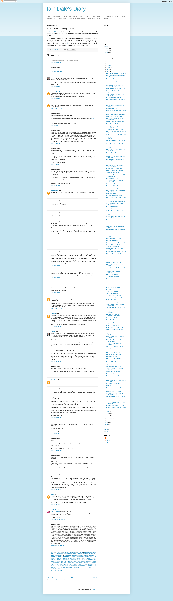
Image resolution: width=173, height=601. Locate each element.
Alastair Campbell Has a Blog (113, 366)
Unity (52, 494)
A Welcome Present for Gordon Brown (115, 233)
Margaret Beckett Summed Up (113, 97)
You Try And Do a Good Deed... (114, 295)
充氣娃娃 (73, 556)
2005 (106, 425)
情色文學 (67, 562)
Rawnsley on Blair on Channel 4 (114, 238)
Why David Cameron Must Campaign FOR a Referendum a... (115, 245)
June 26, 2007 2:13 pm (56, 504)
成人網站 (94, 561)
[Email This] (68, 50)
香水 (62, 558)
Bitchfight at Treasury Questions (114, 378)
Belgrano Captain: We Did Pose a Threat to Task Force (114, 359)
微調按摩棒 (83, 555)
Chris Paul (53, 313)
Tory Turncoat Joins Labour (113, 186)
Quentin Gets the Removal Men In (114, 116)
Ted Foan (53, 76)
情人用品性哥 (90, 553)
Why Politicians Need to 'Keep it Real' (115, 242)
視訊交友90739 (57, 567)
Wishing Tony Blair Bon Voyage (114, 168)
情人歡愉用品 (74, 553)
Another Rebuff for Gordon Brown (114, 258)
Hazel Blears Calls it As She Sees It (115, 163)
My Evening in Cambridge (112, 364)
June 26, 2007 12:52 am (57, 71)
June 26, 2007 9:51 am (56, 277)
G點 (54, 556)
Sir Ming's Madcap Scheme (113, 371)
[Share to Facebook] (73, 50)
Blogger (93, 589)
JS (107, 442)
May (108, 411)
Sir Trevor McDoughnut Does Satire (115, 211)
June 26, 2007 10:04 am (57, 361)
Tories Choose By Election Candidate (115, 124)
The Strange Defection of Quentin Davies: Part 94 (114, 181)
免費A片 (56, 564)
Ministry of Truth (53, 32)
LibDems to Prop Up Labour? (113, 287)
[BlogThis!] (69, 50)
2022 (106, 46)
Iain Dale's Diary (66, 9)
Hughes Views (54, 190)
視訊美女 (67, 565)
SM (93, 556)
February (109, 418)
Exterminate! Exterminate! (112, 219)
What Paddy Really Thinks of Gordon (115, 281)
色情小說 (82, 562)
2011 (106, 48)
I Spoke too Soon (110, 224)
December (109, 59)
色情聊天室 (77, 562)
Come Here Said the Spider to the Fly (115, 88)
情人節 (59, 559)
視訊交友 (67, 561)
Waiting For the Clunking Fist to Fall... (115, 405)
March (108, 416)
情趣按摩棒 (89, 555)
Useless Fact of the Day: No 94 (113, 188)
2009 (106, 52)
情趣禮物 (55, 558)
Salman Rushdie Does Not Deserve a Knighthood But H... (115, 308)
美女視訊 (80, 553)
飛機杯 (69, 556)
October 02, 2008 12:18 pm (57, 570)
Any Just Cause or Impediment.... (114, 262)
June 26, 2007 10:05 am (57, 384)
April (108, 413)
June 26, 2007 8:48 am (56, 208)
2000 (106, 431)
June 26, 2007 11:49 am (57, 489)
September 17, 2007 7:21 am (58, 519)
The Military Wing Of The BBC (58, 91)
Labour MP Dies (110, 289)
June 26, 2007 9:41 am (56, 247)
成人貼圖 (89, 561)
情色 (59, 562)
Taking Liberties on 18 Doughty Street (115, 400)
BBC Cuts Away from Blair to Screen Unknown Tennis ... (115, 166)
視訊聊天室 (86, 559)
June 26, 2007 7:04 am (56, 164)
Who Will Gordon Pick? (112, 240)
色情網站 (76, 564)
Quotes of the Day (110, 350)
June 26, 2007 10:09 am (57, 417)
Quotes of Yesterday (111, 193)
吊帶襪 (63, 559)
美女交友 (61, 555)
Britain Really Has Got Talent (113, 352)
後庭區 (91, 556)
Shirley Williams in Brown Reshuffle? (115, 143)
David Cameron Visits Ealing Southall (115, 99)
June (108, 71)
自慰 (72, 558)
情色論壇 (68, 567)
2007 (106, 57)
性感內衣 (65, 556)
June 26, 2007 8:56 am (56, 217)
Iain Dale (53, 297)
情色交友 (85, 553)
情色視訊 (55, 561)
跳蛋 (57, 556)
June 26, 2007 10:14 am (57, 433)
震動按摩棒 (78, 555)
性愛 (65, 555)
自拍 (87, 565)
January (109, 420)
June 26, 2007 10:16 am (57, 450)
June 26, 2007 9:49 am (56, 265)
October (109, 63)
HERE (69, 43)
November (109, 61)
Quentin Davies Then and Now (113, 183)
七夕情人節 (87, 562)
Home (72, 577)
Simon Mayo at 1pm (111, 319)
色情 (92, 562)
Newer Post (50, 577)
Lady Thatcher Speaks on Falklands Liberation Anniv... (115, 388)
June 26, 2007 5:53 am (56, 108)
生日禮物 (63, 567)
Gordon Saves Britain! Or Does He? (115, 256)
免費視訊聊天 (61, 561)
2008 (106, 55)
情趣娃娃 (78, 556)
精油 (65, 558)
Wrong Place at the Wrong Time (114, 317)
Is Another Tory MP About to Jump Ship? (116, 170)
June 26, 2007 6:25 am (56, 125)
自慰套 (75, 558)
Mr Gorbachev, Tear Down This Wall (115, 327)
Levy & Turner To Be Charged (113, 83)
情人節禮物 (55, 559)
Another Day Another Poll (112, 172)
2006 (106, 422)
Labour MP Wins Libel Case (113, 362)
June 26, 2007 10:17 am (57, 470)
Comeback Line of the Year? (113, 325)
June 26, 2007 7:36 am (56, 185)
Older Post (95, 577)
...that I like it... (54, 509)
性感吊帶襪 (79, 558)
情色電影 (72, 564)
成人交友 (81, 559)
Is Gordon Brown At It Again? (113, 302)
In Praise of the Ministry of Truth (114, 195)
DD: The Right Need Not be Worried (115, 253)
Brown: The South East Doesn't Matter (115, 114)
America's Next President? (112, 293)
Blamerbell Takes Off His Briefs (113, 178)
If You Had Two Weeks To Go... (113, 391)
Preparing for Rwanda (111, 79)
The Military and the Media (112, 276)
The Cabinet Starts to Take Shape (114, 129)
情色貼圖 (63, 562)
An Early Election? (110, 208)
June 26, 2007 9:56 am (56, 292)
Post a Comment (53, 574)
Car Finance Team (55, 511)
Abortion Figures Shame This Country (115, 297)
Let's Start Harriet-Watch (112, 206)
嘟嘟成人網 (68, 555)
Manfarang (53, 103)
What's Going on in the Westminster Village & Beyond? (115, 394)
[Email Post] (65, 49)
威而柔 (59, 558)
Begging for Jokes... (111, 373)
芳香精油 (68, 558)
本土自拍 (90, 565)
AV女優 (54, 569)
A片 (94, 562)
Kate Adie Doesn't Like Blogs (113, 356)
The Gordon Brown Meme (112, 291)
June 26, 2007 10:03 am (57, 326)
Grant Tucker (110, 438)
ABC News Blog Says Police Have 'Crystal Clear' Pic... (114, 86)
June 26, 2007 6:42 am (56, 143)
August (108, 67)
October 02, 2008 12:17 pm (57, 545)
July (108, 69)
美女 (75, 565)
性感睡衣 (87, 556)
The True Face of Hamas (112, 300)
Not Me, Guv (109, 260)
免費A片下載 (62, 564)
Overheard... (109, 285)
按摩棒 (73, 555)
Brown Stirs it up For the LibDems (114, 283)
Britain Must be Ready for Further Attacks (116, 73)
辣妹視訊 (56, 555)
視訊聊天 (71, 561)
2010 (106, 50)
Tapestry (53, 331)
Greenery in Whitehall (111, 108)
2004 (106, 427)
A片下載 (87, 567)
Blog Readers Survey (111, 81)
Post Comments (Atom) (59, 579)
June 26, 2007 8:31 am (56, 196)
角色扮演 (82, 556)
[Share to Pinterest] (75, 50)
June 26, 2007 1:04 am (56, 86)
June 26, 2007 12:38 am (57, 62)
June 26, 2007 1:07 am (56, 98)
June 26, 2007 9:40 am (56, 238)
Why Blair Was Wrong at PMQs (113, 383)
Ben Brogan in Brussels (112, 274)
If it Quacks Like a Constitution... (114, 354)
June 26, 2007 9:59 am (56, 308)
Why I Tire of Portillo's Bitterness (114, 222)
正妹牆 (72, 567)
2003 (106, 429)
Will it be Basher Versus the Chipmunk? (116, 135)
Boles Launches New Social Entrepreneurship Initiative (113, 315)
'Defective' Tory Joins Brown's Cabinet (115, 121)
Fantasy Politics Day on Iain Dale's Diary (116, 251)
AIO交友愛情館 (67, 553)
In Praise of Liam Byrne (112, 278)
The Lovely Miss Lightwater (113, 376)
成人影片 (58, 569)
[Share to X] (71, 50)
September (109, 65)
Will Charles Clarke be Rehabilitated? (115, 201)
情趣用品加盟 (86, 558)
